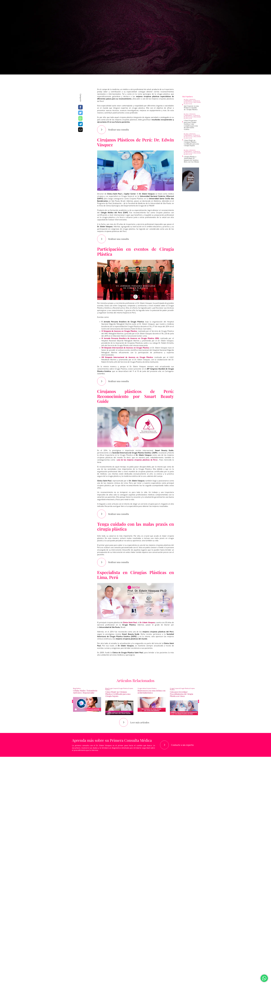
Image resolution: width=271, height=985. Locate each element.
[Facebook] (80, 107)
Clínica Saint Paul (130, 622)
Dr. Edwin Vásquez (147, 622)
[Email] (80, 129)
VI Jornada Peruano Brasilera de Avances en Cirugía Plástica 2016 (130, 338)
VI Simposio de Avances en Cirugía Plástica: (119, 331)
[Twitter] (80, 113)
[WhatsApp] (80, 118)
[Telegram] (80, 124)
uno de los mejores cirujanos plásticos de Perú (137, 460)
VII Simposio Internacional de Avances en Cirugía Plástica (125, 348)
